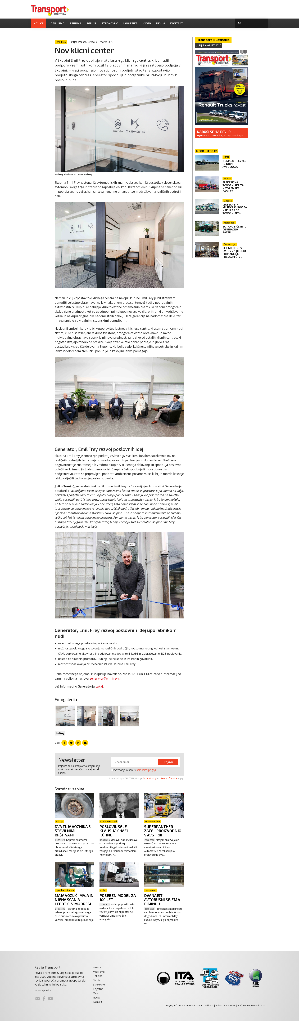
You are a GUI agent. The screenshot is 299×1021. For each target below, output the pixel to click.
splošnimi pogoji (146, 770)
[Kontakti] (37, 998)
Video (147, 23)
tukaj (99, 686)
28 (263, 1005)
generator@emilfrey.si (105, 678)
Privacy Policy (149, 778)
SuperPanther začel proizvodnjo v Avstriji (162, 830)
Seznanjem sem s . (135, 770)
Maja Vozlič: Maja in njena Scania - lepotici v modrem (74, 899)
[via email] (85, 743)
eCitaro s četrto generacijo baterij (235, 229)
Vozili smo (57, 23)
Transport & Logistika (213, 40)
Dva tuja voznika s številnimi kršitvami (73, 830)
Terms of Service (169, 778)
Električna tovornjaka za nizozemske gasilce (233, 187)
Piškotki (209, 1005)
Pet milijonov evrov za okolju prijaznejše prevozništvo (234, 252)
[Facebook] (44, 998)
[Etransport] (50, 10)
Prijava (168, 762)
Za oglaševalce (42, 990)
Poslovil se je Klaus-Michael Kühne (114, 830)
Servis (91, 23)
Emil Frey (60, 733)
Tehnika (75, 23)
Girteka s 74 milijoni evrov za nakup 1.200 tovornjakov (235, 209)
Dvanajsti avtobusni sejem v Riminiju (162, 899)
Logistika (130, 23)
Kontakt (176, 23)
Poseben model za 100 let (117, 897)
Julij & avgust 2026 (209, 45)
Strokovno (109, 23)
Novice (38, 23)
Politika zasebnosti (225, 1005)
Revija (160, 23)
